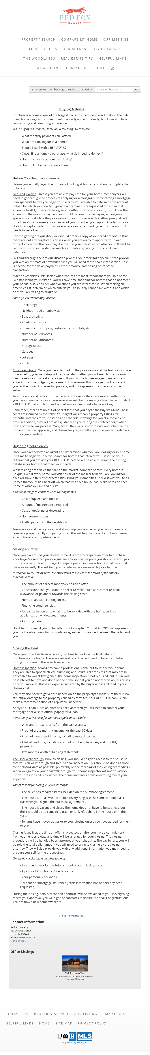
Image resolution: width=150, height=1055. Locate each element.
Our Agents (74, 49)
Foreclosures (43, 49)
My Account (48, 68)
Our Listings (116, 39)
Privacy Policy (93, 1023)
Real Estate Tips (77, 58)
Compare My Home (79, 39)
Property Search (38, 39)
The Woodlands (39, 58)
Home (99, 68)
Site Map (63, 1023)
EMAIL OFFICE (18, 940)
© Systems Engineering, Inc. (75, 1042)
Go (136, 89)
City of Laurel (106, 49)
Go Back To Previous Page (72, 915)
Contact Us (77, 68)
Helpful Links (113, 58)
